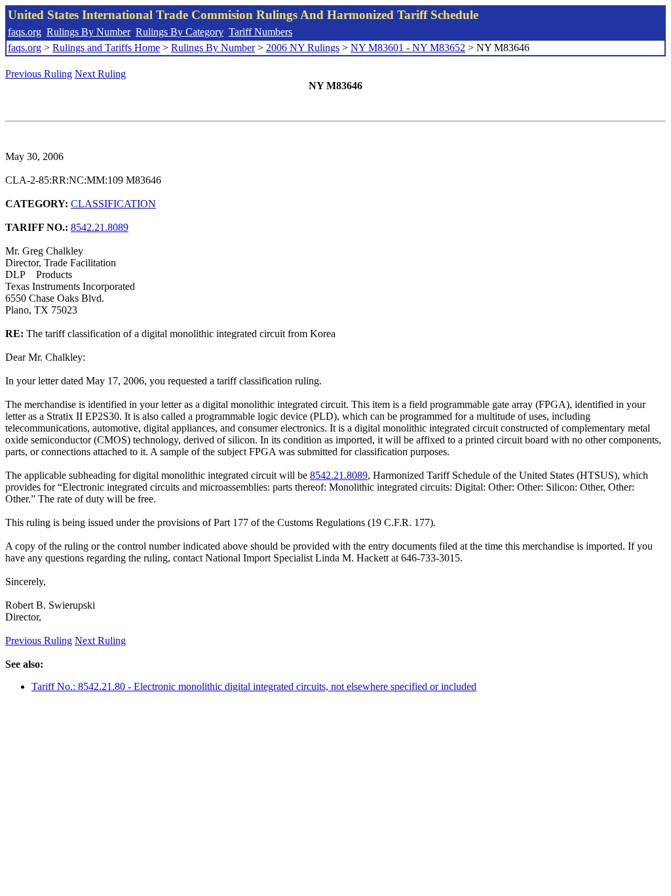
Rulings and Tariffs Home (106, 47)
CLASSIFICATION (113, 203)
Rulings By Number (88, 31)
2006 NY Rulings (302, 47)
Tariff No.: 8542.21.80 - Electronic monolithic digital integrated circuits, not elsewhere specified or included (253, 686)
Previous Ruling (38, 73)
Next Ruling (100, 73)
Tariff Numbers (260, 31)
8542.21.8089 (99, 227)
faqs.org (24, 31)
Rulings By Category (179, 31)
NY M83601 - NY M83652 (408, 47)
